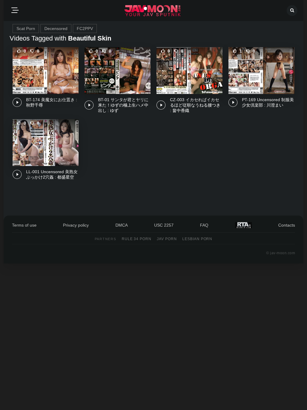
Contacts (286, 225)
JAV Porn (167, 239)
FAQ (204, 225)
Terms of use (24, 225)
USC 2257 (164, 225)
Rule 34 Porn (137, 239)
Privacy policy (76, 225)
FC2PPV (85, 28)
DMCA (121, 225)
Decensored (55, 28)
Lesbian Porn (197, 239)
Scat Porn (25, 28)
